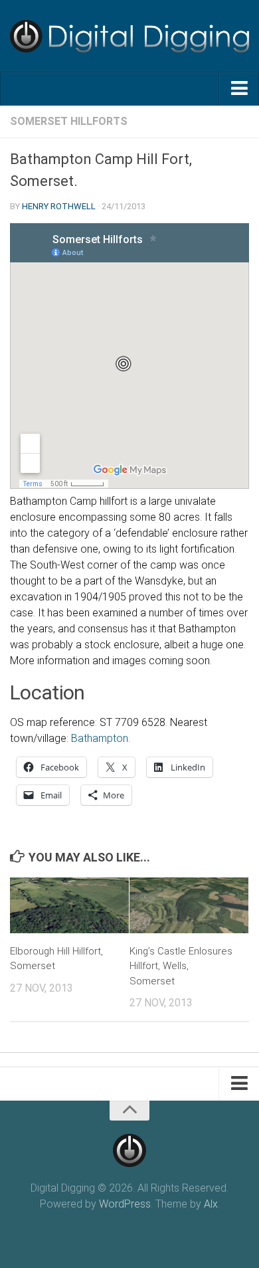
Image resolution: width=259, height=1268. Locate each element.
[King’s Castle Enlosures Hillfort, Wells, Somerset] (189, 905)
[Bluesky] (129, 1231)
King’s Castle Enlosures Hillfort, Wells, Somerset (181, 966)
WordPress (125, 1204)
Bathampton (99, 738)
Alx (211, 1204)
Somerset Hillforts (69, 121)
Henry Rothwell (59, 206)
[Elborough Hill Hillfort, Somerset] (69, 905)
